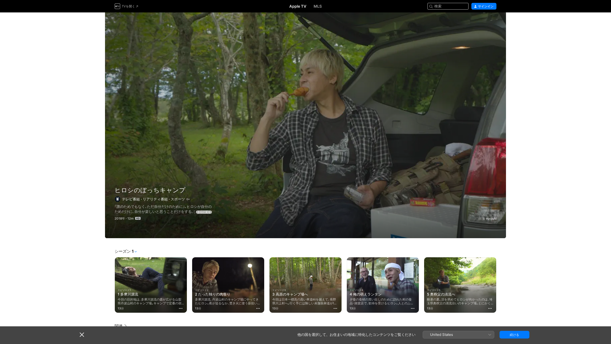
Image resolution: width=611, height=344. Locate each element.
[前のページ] (109, 285)
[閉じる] (82, 335)
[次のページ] (501, 285)
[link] (121, 326)
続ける (514, 335)
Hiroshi (491, 218)
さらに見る (204, 212)
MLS (318, 6)
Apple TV (297, 6)
